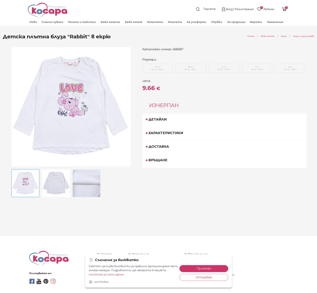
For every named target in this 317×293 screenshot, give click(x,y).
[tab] (224, 120)
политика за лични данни (106, 274)
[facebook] (32, 281)
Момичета (155, 22)
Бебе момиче (110, 22)
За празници (236, 22)
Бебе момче (133, 22)
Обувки (216, 22)
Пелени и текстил (82, 22)
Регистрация (244, 9)
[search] (207, 9)
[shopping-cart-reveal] (282, 9)
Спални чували (52, 22)
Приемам (203, 268)
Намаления (275, 22)
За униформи (196, 22)
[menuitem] (33, 22)
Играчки (256, 22)
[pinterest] (46, 281)
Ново (33, 22)
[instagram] (53, 281)
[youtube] (39, 281)
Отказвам (204, 277)
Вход (229, 9)
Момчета (175, 22)
